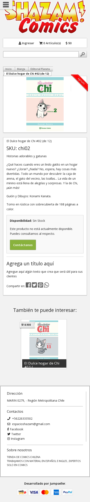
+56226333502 (21, 418)
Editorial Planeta (40, 69)
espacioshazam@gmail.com (30, 424)
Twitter (16, 434)
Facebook (16, 429)
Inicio (8, 69)
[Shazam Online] (45, 17)
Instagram (18, 439)
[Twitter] (35, 286)
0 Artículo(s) (51, 43)
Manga (21, 69)
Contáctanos (23, 245)
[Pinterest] (40, 286)
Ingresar (27, 43)
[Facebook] (28, 286)
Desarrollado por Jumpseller (44, 483)
